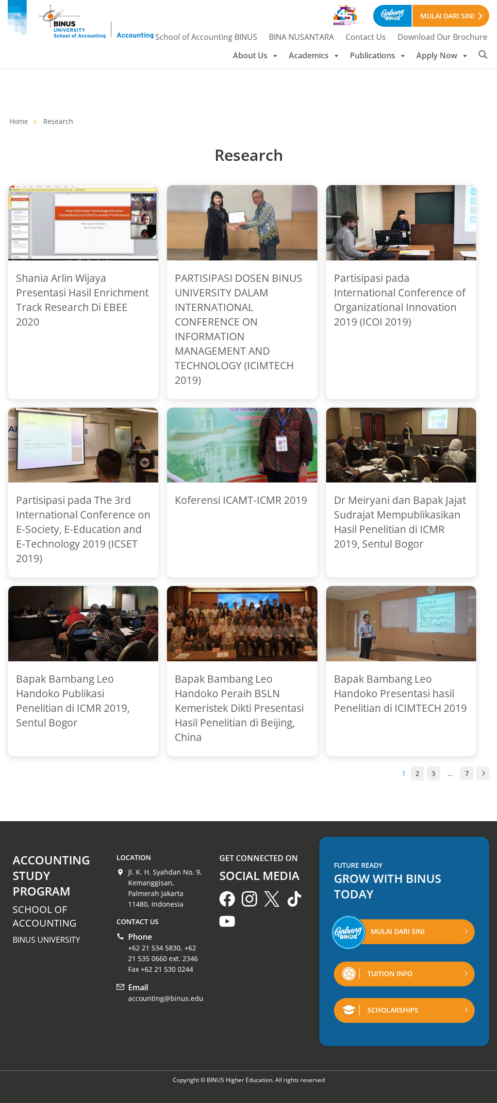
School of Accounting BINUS (206, 37)
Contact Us (366, 37)
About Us (250, 55)
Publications (372, 55)
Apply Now (436, 55)
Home (18, 121)
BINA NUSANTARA (301, 37)
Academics (309, 55)
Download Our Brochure (442, 37)
